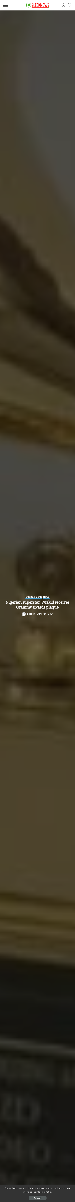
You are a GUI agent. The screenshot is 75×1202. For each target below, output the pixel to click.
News (46, 597)
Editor (31, 614)
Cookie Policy (44, 1191)
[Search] (68, 5)
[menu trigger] (6, 5)
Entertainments (33, 597)
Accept (37, 1198)
